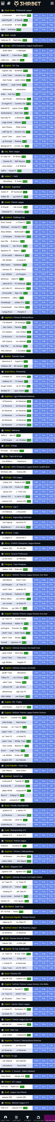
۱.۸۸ (36, 260)
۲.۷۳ (44, 346)
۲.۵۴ (51, 29)
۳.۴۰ (51, 60)
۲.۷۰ (36, 132)
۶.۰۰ (43, 15)
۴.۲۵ (51, 192)
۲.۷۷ (51, 512)
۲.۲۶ (36, 415)
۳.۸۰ (44, 20)
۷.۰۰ (43, 227)
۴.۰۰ (51, 20)
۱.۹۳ (36, 55)
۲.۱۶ (51, 108)
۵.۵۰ (51, 50)
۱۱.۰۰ (51, 232)
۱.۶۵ (36, 461)
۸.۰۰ (51, 181)
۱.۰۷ (51, 366)
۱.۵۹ (51, 293)
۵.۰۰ (43, 50)
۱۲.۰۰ (51, 222)
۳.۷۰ (44, 70)
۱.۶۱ (51, 156)
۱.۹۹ (36, 731)
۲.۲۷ (36, 327)
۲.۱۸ (51, 122)
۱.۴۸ (36, 50)
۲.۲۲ (36, 302)
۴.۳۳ (36, 70)
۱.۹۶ (36, 989)
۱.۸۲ (51, 312)
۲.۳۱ (51, 1065)
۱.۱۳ (36, 1086)
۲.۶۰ (51, 425)
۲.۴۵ (36, 288)
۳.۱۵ (43, 94)
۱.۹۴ (36, 450)
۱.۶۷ (51, 99)
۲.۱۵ (36, 637)
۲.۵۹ (36, 29)
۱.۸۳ (36, 527)
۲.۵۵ (36, 113)
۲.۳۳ (36, 978)
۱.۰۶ (51, 790)
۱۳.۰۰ (51, 227)
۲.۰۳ (36, 584)
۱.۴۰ (36, 274)
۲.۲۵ (51, 922)
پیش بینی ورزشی (49, 1120)
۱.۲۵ (36, 255)
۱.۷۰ (36, 192)
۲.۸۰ (51, 141)
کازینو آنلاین (17, 1120)
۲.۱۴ (36, 346)
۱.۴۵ (36, 241)
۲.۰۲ (51, 297)
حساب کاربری (5, 1120)
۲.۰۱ (36, 736)
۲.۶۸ (43, 336)
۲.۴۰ (36, 425)
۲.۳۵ (51, 132)
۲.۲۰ (36, 677)
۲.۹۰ (36, 40)
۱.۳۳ (36, 322)
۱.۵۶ (36, 332)
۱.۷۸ (51, 70)
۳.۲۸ (44, 29)
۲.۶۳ (36, 94)
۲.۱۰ (51, 146)
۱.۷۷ (36, 25)
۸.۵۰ (36, 15)
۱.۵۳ (36, 717)
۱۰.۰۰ (44, 790)
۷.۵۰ (43, 222)
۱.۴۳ (51, 212)
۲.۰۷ (51, 501)
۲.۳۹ (51, 861)
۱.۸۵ (36, 279)
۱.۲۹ (51, 307)
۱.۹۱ (36, 781)
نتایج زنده (27, 1120)
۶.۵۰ (51, 166)
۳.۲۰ (44, 40)
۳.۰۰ (51, 264)
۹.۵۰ (51, 250)
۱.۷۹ (36, 896)
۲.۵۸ (51, 911)
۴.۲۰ (51, 117)
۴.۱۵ (51, 25)
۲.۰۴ (36, 264)
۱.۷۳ (36, 20)
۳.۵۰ (44, 25)
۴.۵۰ (43, 75)
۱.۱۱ (36, 222)
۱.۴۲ (36, 166)
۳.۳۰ (44, 127)
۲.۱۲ (51, 341)
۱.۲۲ (51, 15)
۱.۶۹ (36, 856)
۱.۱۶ (36, 232)
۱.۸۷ (36, 1076)
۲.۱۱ (36, 136)
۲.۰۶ (36, 522)
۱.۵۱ (51, 410)
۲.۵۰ (51, 40)
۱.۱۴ (36, 227)
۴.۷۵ (36, 99)
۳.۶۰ (51, 55)
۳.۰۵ (44, 569)
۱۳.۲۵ (51, 548)
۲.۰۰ (36, 420)
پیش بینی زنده (38, 1120)
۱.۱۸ (36, 435)
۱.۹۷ (36, 60)
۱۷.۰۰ (36, 366)
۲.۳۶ (51, 482)
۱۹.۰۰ (36, 790)
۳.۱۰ (51, 80)
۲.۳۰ (51, 196)
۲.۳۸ (51, 288)
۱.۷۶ (36, 594)
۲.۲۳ (36, 80)
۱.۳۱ (36, 933)
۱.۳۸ (36, 824)
